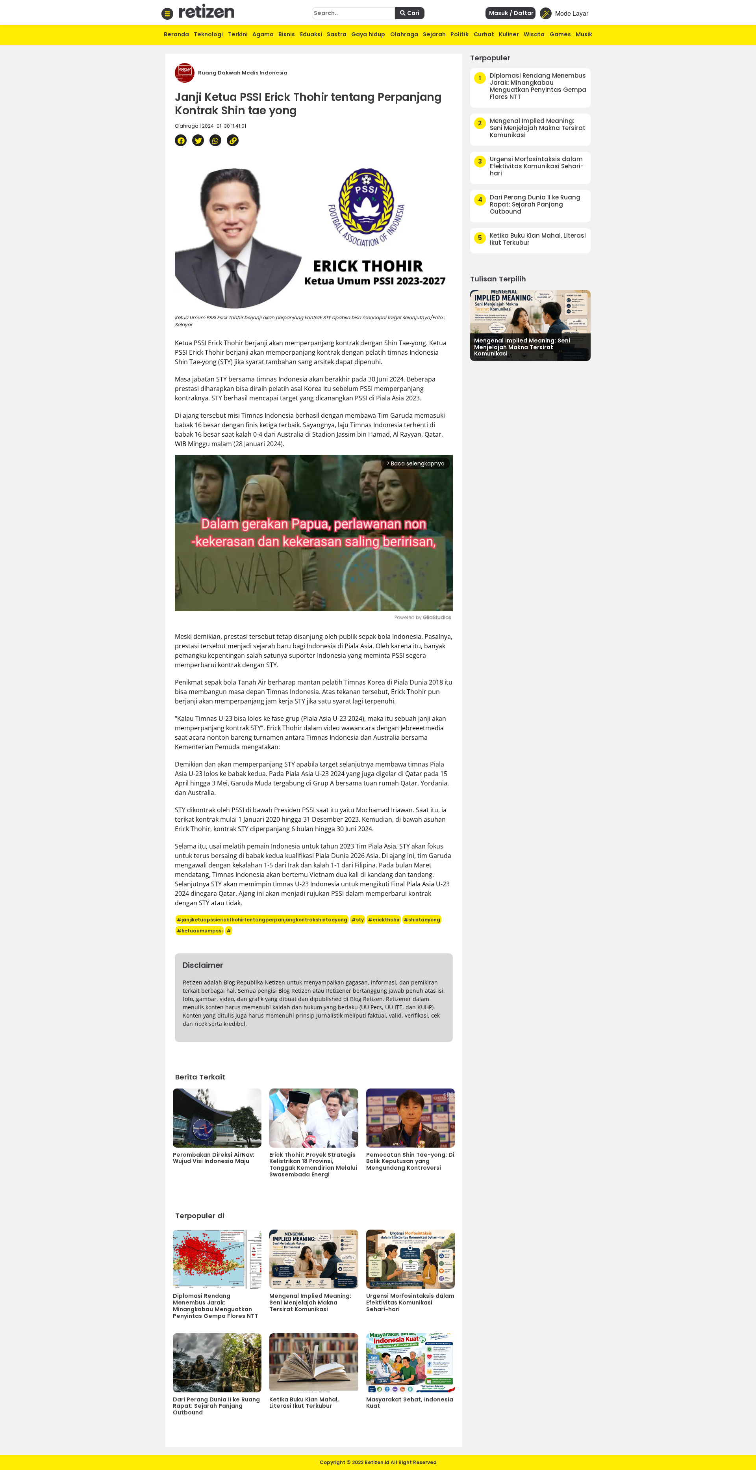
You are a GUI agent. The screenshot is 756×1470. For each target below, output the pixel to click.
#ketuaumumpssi (199, 930)
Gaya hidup (368, 34)
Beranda (176, 34)
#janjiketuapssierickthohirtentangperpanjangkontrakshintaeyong (262, 919)
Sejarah (434, 34)
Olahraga (404, 34)
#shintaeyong (422, 919)
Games (560, 34)
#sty (357, 919)
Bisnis (286, 34)
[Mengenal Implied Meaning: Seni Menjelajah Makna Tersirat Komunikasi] (530, 324)
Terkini (238, 34)
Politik (459, 34)
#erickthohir (384, 919)
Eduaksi (311, 34)
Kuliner (509, 34)
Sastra (336, 34)
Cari (412, 13)
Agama (263, 34)
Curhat (484, 34)
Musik (584, 34)
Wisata (534, 34)
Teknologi (208, 34)
